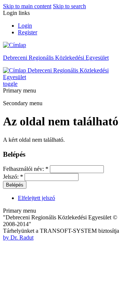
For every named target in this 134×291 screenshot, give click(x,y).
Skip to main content (27, 6)
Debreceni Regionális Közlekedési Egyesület (56, 57)
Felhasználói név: (25, 169)
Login (25, 25)
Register (27, 32)
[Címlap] (14, 45)
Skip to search (69, 6)
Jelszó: (13, 176)
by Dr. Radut (18, 237)
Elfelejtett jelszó (36, 198)
